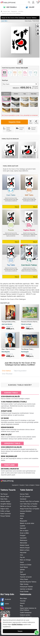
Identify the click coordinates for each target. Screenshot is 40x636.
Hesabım (22, 485)
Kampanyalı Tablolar (26, 586)
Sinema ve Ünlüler (25, 564)
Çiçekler (22, 526)
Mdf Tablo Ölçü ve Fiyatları (28, 506)
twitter (7, 603)
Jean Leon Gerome (7, 324)
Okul (21, 555)
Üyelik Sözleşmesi (25, 612)
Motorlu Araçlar (25, 547)
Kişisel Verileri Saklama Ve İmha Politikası (28, 609)
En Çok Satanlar (25, 496)
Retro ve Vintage (25, 560)
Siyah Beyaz (24, 567)
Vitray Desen (24, 579)
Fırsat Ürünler (24, 591)
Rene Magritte (6, 351)
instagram (8, 608)
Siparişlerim (15, 485)
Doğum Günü (4, 508)
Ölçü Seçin (6, 84)
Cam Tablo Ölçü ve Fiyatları (28, 504)
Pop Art (22, 557)
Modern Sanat (24, 545)
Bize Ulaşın (23, 598)
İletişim (38, 485)
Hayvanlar (23, 552)
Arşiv (21, 518)
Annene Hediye (5, 501)
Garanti (22, 603)
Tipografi (23, 574)
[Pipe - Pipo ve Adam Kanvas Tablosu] (10, 340)
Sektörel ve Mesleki (26, 589)
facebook (8, 599)
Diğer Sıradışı (24, 584)
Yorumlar (23, 601)
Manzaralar (23, 543)
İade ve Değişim (30, 485)
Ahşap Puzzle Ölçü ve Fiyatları (29, 508)
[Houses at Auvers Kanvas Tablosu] (29, 312)
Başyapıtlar (23, 521)
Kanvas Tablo (24, 494)
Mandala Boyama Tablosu (28, 582)
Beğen (31, 123)
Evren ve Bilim (24, 533)
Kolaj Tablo (3, 499)
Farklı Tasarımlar (5, 513)
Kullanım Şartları (25, 615)
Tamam (20, 631)
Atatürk (22, 513)
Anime (22, 516)
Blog (21, 605)
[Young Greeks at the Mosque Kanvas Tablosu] (10, 312)
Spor (21, 572)
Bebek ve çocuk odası (27, 523)
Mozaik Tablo (4, 496)
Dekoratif (23, 528)
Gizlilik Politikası (17, 624)
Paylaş (36, 123)
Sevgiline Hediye (5, 504)
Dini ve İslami (24, 530)
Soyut (22, 562)
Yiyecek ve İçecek (26, 577)
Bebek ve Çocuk (5, 506)
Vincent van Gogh (26, 324)
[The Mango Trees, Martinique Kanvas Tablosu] (29, 340)
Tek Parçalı (3, 494)
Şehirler (22, 569)
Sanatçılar (23, 499)
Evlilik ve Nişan (5, 511)
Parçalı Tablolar (5, 516)
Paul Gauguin (25, 351)
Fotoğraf (22, 535)
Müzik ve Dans (24, 550)
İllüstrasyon (23, 540)
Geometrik (23, 538)
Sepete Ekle (14, 122)
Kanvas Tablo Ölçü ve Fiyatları (29, 501)
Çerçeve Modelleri (25, 511)
